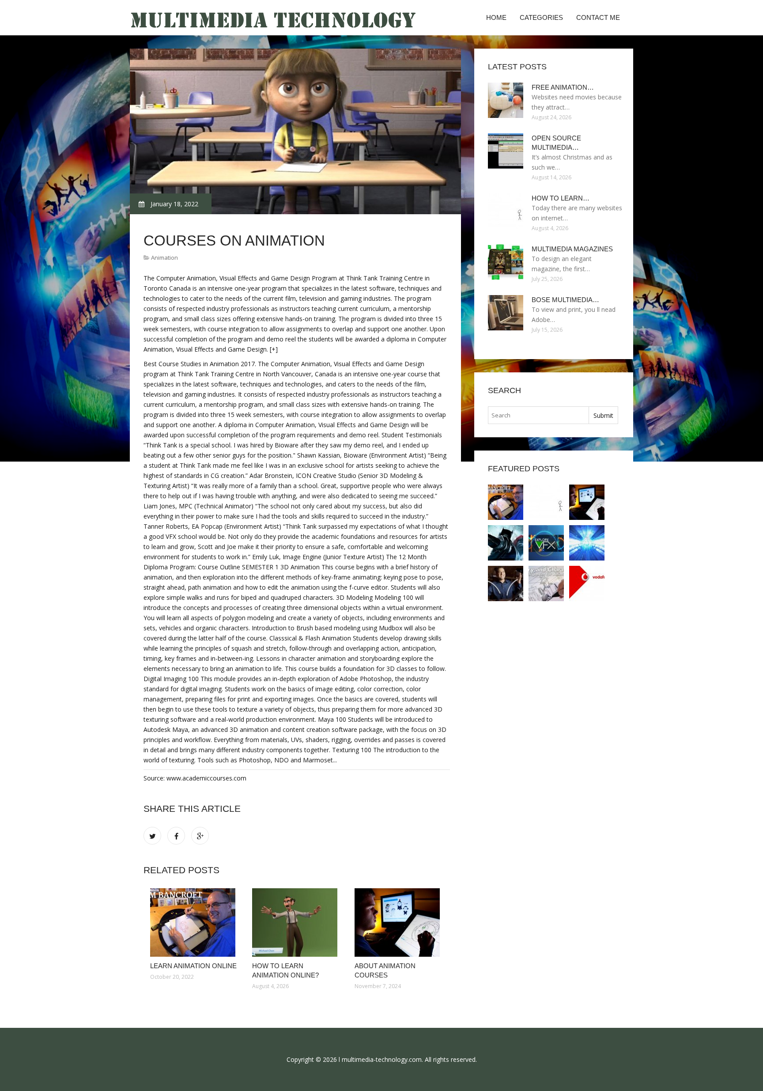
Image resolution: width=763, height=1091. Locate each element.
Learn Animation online (193, 966)
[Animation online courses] (586, 543)
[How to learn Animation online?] (296, 922)
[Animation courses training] (546, 543)
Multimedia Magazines (572, 249)
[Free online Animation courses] (505, 543)
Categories (541, 17)
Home (496, 17)
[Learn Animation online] (194, 922)
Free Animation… (563, 87)
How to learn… (560, 198)
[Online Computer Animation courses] (505, 583)
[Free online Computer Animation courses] (546, 583)
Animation (164, 257)
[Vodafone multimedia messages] (586, 583)
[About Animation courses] (399, 922)
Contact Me (598, 17)
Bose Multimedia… (565, 299)
